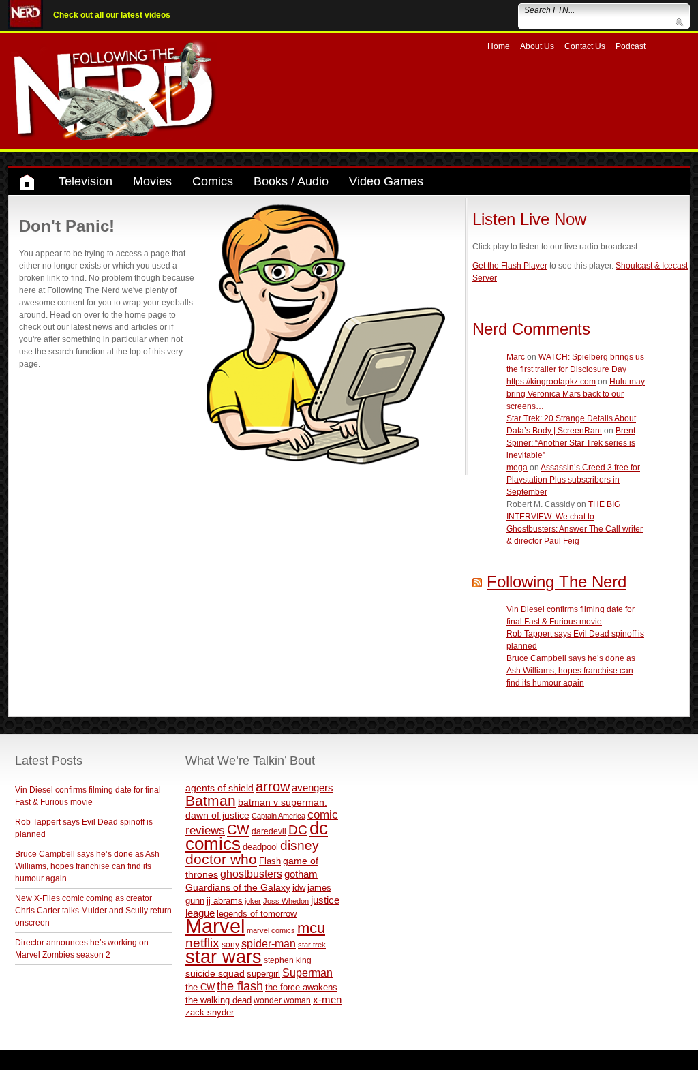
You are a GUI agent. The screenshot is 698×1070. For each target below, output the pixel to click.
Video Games (386, 181)
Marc (515, 357)
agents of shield (219, 788)
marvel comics (271, 930)
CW (238, 829)
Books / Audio (291, 181)
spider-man (268, 943)
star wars (223, 957)
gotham (301, 874)
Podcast (631, 46)
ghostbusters (251, 874)
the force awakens (301, 987)
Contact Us (584, 46)
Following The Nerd (556, 581)
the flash (240, 986)
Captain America (278, 816)
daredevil (269, 831)
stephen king (288, 960)
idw (298, 888)
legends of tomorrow (257, 914)
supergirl (263, 973)
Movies (152, 181)
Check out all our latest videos (111, 15)
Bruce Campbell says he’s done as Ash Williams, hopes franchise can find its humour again (570, 671)
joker (253, 901)
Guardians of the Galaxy (237, 887)
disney (299, 845)
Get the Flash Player (509, 266)
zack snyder (209, 1013)
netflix (202, 942)
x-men (327, 999)
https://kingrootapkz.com (551, 381)
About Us (537, 46)
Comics (212, 181)
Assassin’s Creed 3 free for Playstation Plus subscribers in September (573, 480)
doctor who (221, 859)
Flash (270, 861)
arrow (273, 786)
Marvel (215, 926)
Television (85, 181)
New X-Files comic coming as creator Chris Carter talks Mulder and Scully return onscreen (93, 910)
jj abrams (225, 901)
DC (297, 830)
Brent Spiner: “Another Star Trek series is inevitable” (570, 443)
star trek (312, 945)
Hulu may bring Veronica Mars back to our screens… (575, 394)
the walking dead (218, 1000)
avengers (312, 787)
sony (230, 945)
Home (498, 46)
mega (517, 467)
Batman (210, 800)
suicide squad (215, 973)
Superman (307, 972)
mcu (311, 927)
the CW (200, 987)
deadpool (260, 847)
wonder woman (282, 1000)
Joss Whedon (286, 901)
